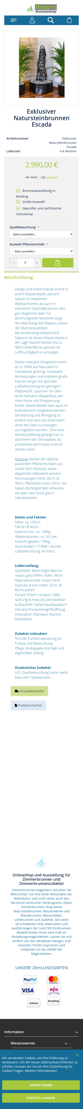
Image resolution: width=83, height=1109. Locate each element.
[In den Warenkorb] (57, 262)
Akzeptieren (41, 1085)
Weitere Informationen (41, 1071)
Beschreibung (18, 277)
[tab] (41, 1032)
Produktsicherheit (29, 705)
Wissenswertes (23, 1043)
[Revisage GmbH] (41, 8)
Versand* (52, 177)
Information (14, 1032)
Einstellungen (41, 1098)
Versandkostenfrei (31, 691)
